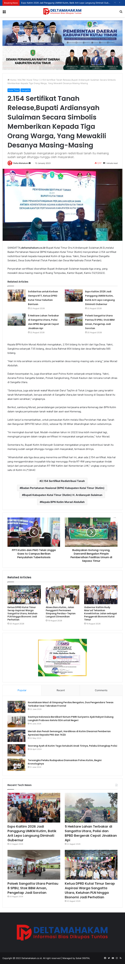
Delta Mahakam (20, 163)
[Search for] (121, 12)
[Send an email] (30, 163)
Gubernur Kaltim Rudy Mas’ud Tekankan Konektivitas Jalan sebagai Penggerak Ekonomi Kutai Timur (100, 613)
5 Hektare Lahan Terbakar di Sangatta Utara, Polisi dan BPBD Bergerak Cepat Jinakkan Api (91, 833)
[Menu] (4, 12)
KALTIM (21, 80)
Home (12, 80)
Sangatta (25, 90)
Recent (61, 690)
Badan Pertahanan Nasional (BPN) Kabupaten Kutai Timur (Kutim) (62, 488)
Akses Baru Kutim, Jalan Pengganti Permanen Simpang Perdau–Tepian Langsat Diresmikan (61, 612)
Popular (22, 690)
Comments (101, 690)
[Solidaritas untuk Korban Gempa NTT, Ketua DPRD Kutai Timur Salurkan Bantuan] (17, 295)
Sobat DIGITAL (83, 958)
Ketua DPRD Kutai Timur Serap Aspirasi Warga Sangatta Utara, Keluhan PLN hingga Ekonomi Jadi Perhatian (22, 613)
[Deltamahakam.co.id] (62, 11)
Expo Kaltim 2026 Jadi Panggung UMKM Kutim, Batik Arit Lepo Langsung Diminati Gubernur (31, 833)
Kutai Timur (33, 80)
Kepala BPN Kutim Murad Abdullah (63, 502)
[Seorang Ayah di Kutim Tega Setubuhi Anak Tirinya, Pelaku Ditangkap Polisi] (16, 750)
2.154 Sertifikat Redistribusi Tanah (63, 481)
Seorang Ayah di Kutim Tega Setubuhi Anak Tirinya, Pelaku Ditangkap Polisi (72, 745)
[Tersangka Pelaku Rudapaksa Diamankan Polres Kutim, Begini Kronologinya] (16, 765)
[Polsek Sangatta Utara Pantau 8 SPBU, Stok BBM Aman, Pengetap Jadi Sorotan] (74, 319)
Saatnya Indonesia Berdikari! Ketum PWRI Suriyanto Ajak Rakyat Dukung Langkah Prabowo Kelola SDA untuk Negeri (70, 718)
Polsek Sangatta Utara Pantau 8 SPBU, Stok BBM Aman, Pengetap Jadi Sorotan (32, 888)
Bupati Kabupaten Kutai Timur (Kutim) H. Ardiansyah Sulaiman (63, 495)
